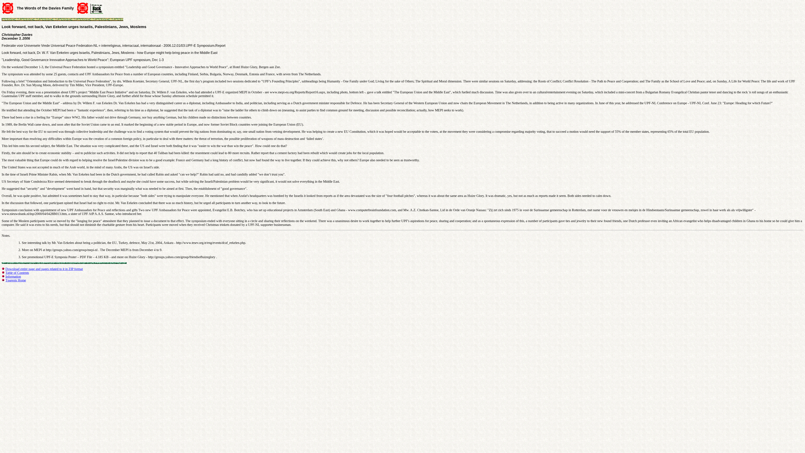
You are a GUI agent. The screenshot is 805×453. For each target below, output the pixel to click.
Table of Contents (17, 273)
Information (13, 276)
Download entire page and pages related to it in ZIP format (44, 269)
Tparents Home (15, 280)
